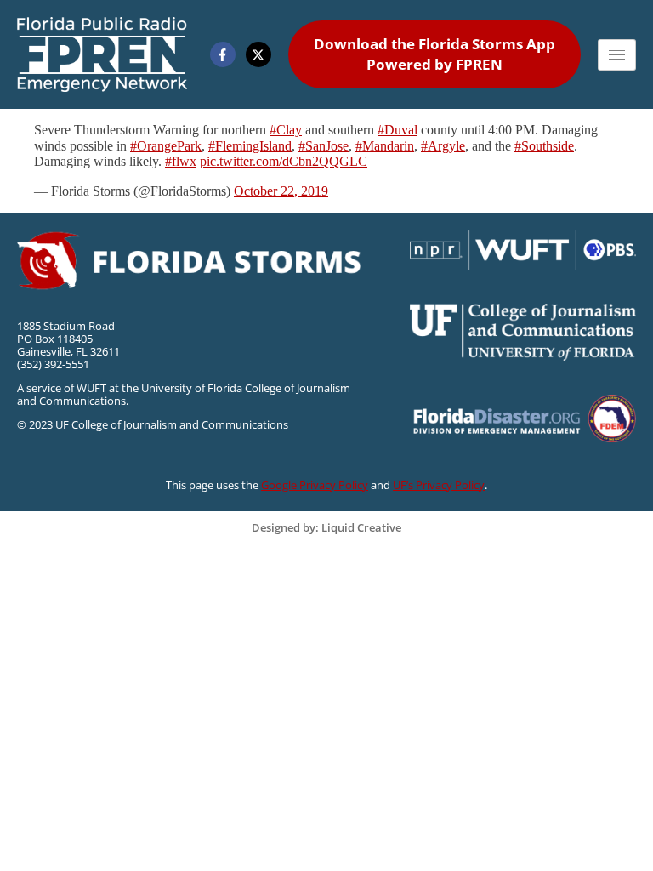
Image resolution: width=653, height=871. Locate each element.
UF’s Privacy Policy (439, 484)
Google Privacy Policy (314, 484)
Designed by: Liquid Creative (326, 527)
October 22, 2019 (281, 191)
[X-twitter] (258, 54)
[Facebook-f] (223, 54)
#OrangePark (166, 146)
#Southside (544, 146)
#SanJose (323, 146)
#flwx (180, 161)
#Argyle (443, 146)
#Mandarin (384, 146)
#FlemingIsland (250, 146)
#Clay (286, 129)
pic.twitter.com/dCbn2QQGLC (283, 161)
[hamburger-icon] (617, 55)
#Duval (397, 129)
